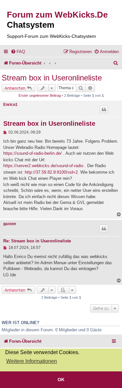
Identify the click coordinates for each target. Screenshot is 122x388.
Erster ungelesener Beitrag (40, 95)
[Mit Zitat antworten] (104, 109)
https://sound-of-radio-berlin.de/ (32, 153)
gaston (9, 224)
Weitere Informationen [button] (31, 361)
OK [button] (61, 379)
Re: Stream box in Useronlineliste (37, 241)
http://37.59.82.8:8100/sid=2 (51, 172)
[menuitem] (18, 51)
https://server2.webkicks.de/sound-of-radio (43, 165)
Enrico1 (10, 104)
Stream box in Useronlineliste (52, 77)
